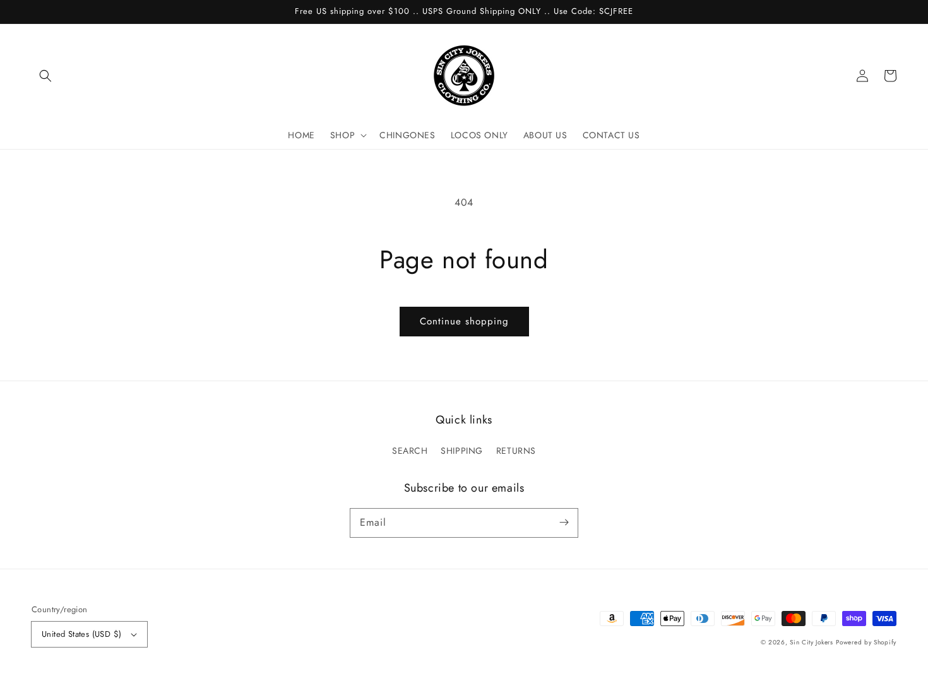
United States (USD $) (81, 634)
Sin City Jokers (811, 642)
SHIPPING (462, 450)
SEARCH (410, 450)
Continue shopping (464, 321)
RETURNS (516, 450)
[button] (45, 76)
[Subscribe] (564, 522)
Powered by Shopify (866, 642)
